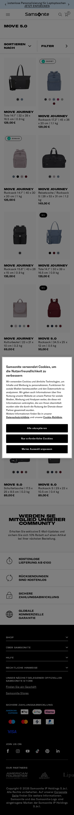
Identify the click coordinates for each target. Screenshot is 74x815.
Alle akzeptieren (37, 428)
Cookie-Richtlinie (52, 417)
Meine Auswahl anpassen (37, 448)
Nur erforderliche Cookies (37, 438)
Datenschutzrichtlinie (17, 417)
